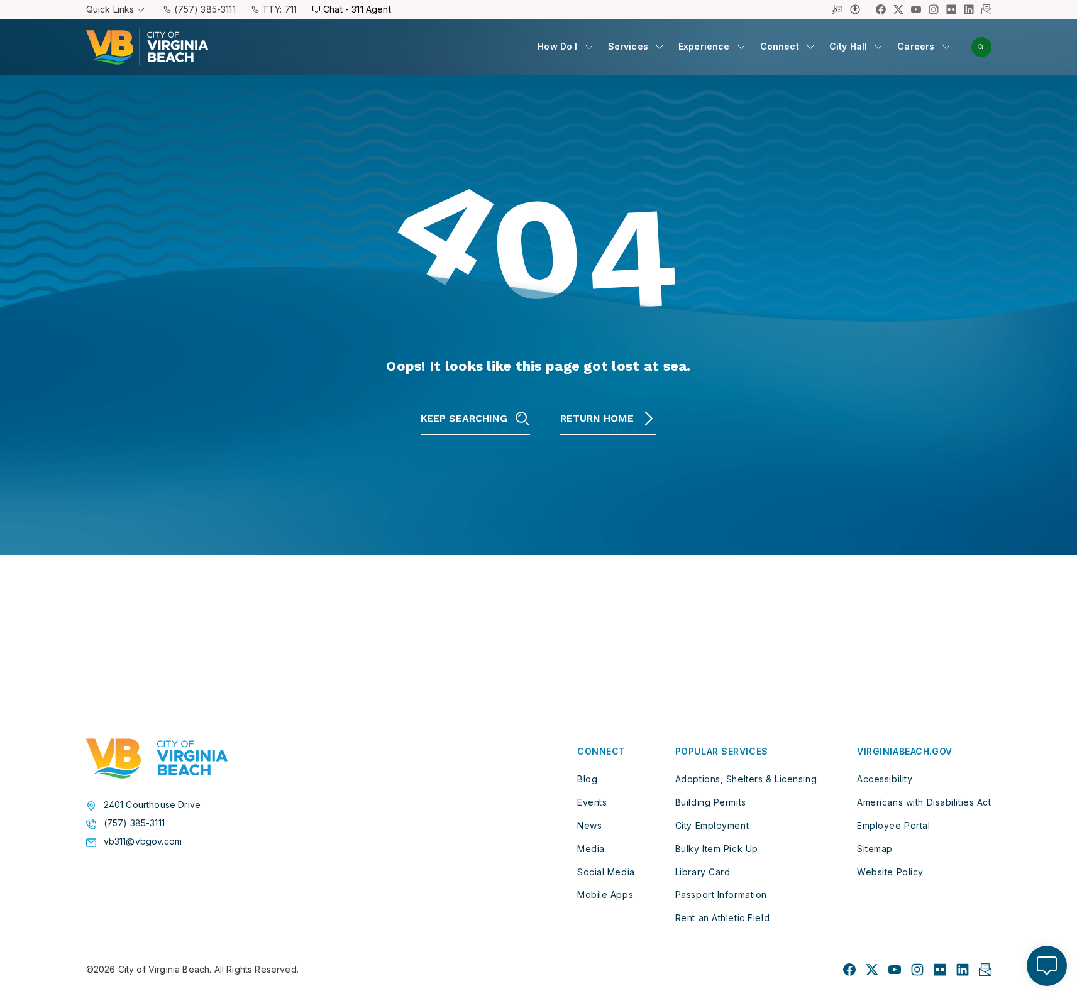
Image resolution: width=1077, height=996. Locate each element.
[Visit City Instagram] (917, 969)
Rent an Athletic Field (722, 917)
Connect (779, 46)
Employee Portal (893, 825)
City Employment (712, 825)
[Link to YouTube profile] (916, 9)
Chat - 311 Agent (357, 9)
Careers (915, 46)
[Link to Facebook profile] (881, 9)
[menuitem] (565, 47)
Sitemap (875, 848)
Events (592, 802)
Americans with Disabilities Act (924, 802)
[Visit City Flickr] (940, 969)
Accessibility (884, 779)
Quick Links (110, 9)
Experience (704, 46)
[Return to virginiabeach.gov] (157, 758)
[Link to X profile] (898, 9)
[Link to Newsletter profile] (986, 9)
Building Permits (710, 802)
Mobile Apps (605, 894)
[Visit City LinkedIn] (962, 969)
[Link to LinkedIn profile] (969, 9)
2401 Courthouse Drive (152, 805)
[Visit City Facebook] (849, 969)
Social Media (606, 872)
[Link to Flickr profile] (951, 9)
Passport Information (721, 894)
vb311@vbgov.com (143, 841)
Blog (587, 779)
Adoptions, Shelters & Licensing (746, 779)
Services (628, 46)
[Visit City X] (872, 969)
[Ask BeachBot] (1047, 966)
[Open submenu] (589, 46)
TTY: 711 (279, 9)
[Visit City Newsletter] (985, 969)
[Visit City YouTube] (894, 969)
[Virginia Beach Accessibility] (859, 9)
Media (591, 848)
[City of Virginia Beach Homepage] (147, 47)
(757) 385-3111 (204, 9)
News (589, 825)
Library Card (703, 872)
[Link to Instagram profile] (934, 9)
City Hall (848, 46)
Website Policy (890, 872)
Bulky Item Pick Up (716, 848)
